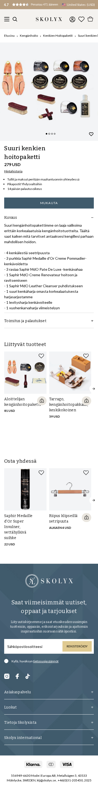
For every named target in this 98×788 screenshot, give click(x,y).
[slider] (49, 91)
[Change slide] (46, 134)
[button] (37, 4)
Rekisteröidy (77, 646)
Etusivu (9, 36)
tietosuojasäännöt (46, 661)
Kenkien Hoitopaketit (58, 36)
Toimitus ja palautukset (25, 321)
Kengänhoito (29, 36)
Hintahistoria (13, 171)
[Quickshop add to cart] (42, 400)
